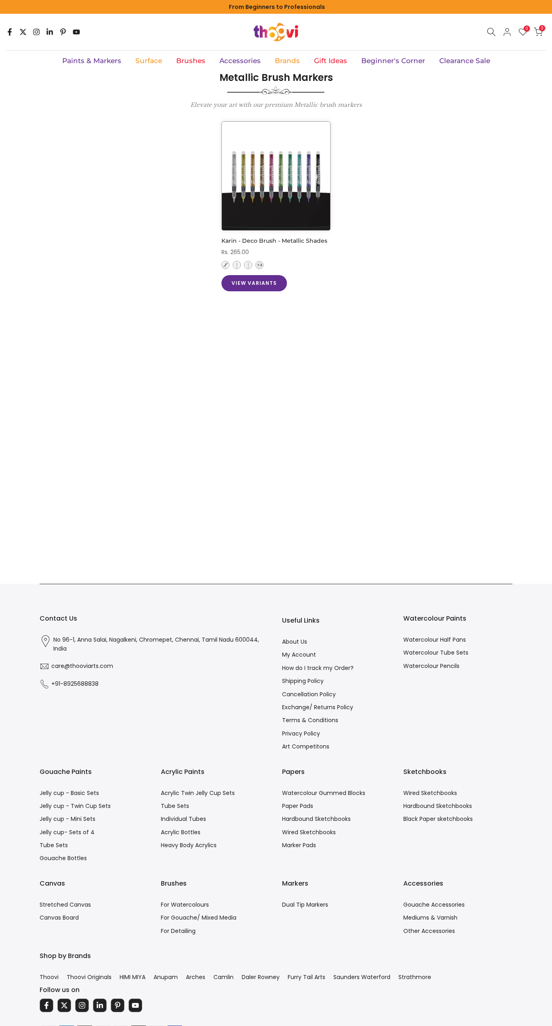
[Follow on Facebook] (9, 32)
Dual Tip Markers (305, 905)
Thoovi (49, 977)
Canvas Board (59, 918)
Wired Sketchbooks (309, 832)
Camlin (223, 977)
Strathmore (414, 977)
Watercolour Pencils (431, 666)
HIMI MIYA (132, 977)
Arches (195, 977)
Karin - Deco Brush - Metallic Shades (274, 240)
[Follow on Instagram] (36, 32)
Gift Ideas (330, 61)
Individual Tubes (183, 819)
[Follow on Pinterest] (63, 32)
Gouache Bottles (63, 858)
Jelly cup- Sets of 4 (67, 832)
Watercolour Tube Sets (435, 653)
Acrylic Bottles (180, 832)
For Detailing (178, 931)
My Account (299, 655)
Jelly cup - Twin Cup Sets (75, 806)
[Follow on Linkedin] (49, 32)
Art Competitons (305, 746)
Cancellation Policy (309, 694)
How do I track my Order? (318, 668)
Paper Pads (297, 806)
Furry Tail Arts (306, 977)
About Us (294, 642)
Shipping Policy (303, 681)
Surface (148, 61)
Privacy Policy (301, 733)
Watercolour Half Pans (434, 640)
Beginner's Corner (393, 61)
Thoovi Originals (89, 977)
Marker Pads (299, 845)
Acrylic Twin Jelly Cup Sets (198, 793)
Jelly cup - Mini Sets (67, 819)
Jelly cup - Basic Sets (69, 793)
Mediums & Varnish (430, 918)
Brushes (190, 61)
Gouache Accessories (434, 905)
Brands (287, 61)
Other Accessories (429, 931)
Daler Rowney (261, 977)
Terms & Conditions (310, 720)
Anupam (166, 977)
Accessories (240, 61)
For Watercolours (185, 905)
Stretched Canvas (65, 905)
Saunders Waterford (361, 977)
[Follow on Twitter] (23, 32)
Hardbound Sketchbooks (316, 819)
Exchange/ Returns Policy (317, 707)
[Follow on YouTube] (76, 32)
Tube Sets (54, 845)
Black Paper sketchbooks (438, 819)
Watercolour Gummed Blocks (323, 793)
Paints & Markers (91, 61)
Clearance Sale (464, 61)
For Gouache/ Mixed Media (198, 918)
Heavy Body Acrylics (189, 845)
